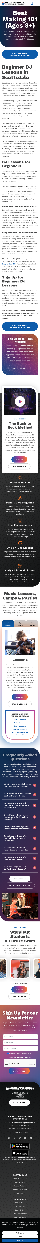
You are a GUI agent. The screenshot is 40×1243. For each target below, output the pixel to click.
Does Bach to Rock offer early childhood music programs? (15, 838)
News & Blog (20, 1210)
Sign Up (19, 460)
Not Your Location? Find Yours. (20, 1128)
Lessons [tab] (8, 625)
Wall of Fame (19, 996)
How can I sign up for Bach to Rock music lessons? (17, 868)
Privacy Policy (16, 1159)
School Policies (20, 1186)
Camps (20, 1095)
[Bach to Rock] (13, 3)
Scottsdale (20, 1175)
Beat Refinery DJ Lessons (20, 733)
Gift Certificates (20, 1214)
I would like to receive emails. (21, 1053)
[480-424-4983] (32, 3)
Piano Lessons (20, 720)
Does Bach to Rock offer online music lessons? (15, 858)
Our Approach (19, 368)
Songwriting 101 (9, 264)
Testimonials (20, 1206)
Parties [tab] (32, 625)
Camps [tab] (20, 625)
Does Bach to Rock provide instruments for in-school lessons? (17, 817)
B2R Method (20, 1203)
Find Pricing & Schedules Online (20, 54)
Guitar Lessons (20, 723)
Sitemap (20, 1162)
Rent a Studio (20, 1217)
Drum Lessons (20, 726)
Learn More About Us (20, 886)
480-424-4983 (21, 1133)
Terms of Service (29, 1159)
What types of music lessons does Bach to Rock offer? (17, 785)
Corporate (20, 1199)
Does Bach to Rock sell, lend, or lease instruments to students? (16, 805)
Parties (20, 1097)
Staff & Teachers (20, 1179)
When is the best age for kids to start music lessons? (17, 827)
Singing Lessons (20, 729)
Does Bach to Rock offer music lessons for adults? (16, 849)
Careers (20, 1193)
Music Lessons (19, 704)
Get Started (20, 879)
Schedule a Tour (20, 1189)
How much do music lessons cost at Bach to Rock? (17, 795)
